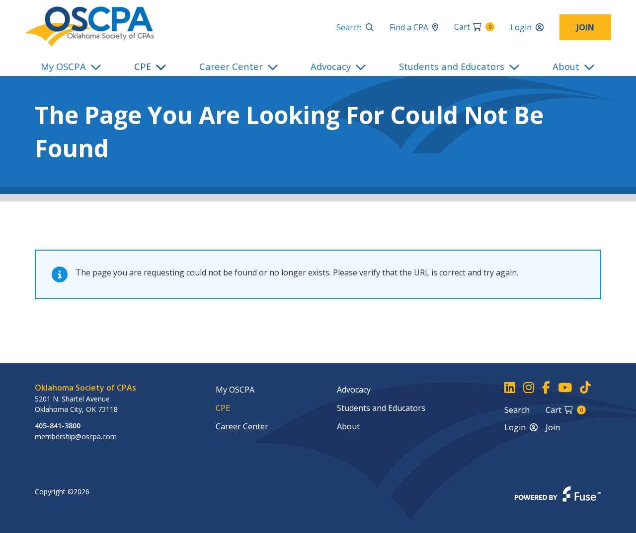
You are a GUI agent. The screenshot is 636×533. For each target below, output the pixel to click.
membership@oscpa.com (76, 436)
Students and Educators (451, 66)
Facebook (546, 388)
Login (521, 27)
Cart (472, 26)
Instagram (528, 388)
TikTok (585, 388)
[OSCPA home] (89, 25)
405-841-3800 (57, 425)
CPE (142, 66)
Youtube (565, 388)
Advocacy (331, 66)
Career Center (231, 66)
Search (349, 27)
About (566, 66)
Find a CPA (409, 27)
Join (585, 27)
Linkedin (509, 388)
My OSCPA (63, 66)
